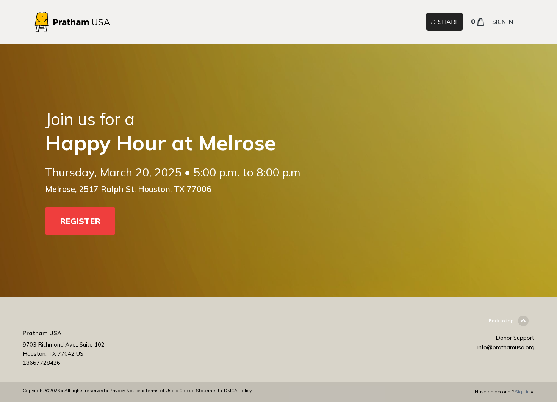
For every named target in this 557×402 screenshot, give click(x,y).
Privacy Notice (125, 390)
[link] (72, 21)
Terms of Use (160, 390)
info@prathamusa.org (505, 347)
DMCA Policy (238, 390)
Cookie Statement (199, 390)
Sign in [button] (502, 21)
